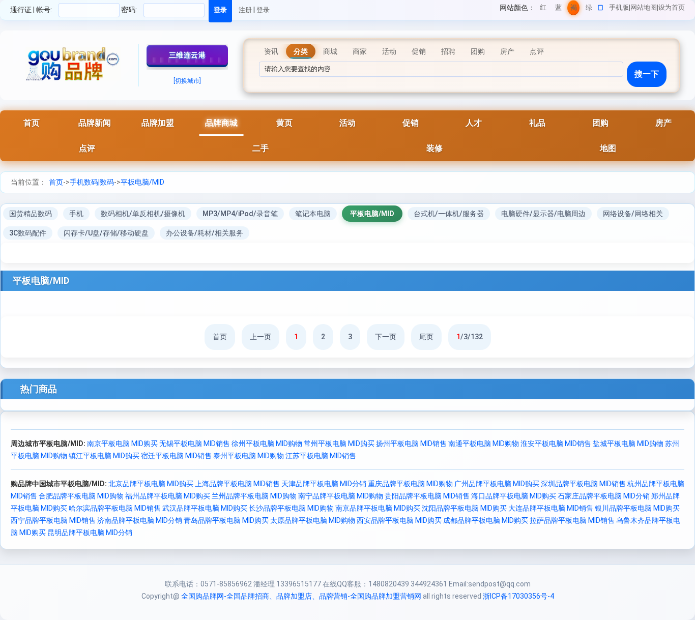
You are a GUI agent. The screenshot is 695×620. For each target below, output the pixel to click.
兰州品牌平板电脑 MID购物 (254, 496)
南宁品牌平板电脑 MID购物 (340, 496)
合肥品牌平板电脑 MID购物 (81, 496)
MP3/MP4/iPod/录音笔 (240, 214)
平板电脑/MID (142, 182)
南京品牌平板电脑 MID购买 (377, 508)
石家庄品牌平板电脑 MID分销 (604, 496)
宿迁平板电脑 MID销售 (176, 456)
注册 (245, 10)
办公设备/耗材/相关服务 (204, 233)
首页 (31, 123)
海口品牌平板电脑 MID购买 (513, 496)
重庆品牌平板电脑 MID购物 (410, 484)
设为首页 (671, 7)
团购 (600, 123)
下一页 (385, 337)
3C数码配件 (27, 233)
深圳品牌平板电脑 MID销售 (583, 484)
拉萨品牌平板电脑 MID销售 (572, 520)
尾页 (426, 337)
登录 (263, 10)
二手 (260, 148)
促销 (410, 123)
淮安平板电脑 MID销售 (555, 443)
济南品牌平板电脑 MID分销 (139, 520)
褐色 (573, 9)
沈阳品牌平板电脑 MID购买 (464, 508)
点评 (87, 148)
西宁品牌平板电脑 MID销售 (53, 520)
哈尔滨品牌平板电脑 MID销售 (115, 508)
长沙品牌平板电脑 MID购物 (291, 508)
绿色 (589, 9)
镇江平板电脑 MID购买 (104, 456)
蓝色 (558, 9)
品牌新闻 (94, 123)
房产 (663, 123)
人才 (474, 123)
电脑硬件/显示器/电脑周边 (543, 214)
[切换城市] (187, 80)
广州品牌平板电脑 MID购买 (496, 484)
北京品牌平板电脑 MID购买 (150, 484)
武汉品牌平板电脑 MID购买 (204, 508)
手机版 (619, 7)
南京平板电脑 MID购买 (122, 443)
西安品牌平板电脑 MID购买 (399, 520)
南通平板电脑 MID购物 (483, 443)
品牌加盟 (157, 123)
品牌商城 (221, 123)
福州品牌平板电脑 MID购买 (167, 496)
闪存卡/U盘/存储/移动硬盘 (106, 233)
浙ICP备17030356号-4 (518, 596)
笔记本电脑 (313, 214)
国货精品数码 (30, 214)
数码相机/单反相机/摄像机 (143, 214)
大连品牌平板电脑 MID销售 (550, 508)
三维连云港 (187, 55)
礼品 (537, 123)
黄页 (284, 123)
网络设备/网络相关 (633, 214)
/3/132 (469, 337)
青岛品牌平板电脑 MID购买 (226, 520)
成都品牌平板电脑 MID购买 (485, 520)
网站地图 (643, 7)
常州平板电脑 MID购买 (339, 443)
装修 (434, 148)
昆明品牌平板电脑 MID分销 (89, 532)
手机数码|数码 (92, 182)
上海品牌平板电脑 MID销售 (237, 484)
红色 (543, 9)
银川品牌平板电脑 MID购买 (637, 508)
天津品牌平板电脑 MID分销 (323, 484)
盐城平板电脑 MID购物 (628, 443)
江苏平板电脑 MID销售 (320, 456)
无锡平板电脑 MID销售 (194, 443)
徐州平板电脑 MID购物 (266, 443)
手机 (76, 214)
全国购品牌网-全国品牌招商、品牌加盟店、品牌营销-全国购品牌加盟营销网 (301, 596)
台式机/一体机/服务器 (449, 214)
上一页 (260, 337)
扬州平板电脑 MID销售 (411, 443)
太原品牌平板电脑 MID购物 (312, 520)
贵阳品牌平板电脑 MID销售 (427, 496)
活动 (347, 123)
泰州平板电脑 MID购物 (248, 456)
